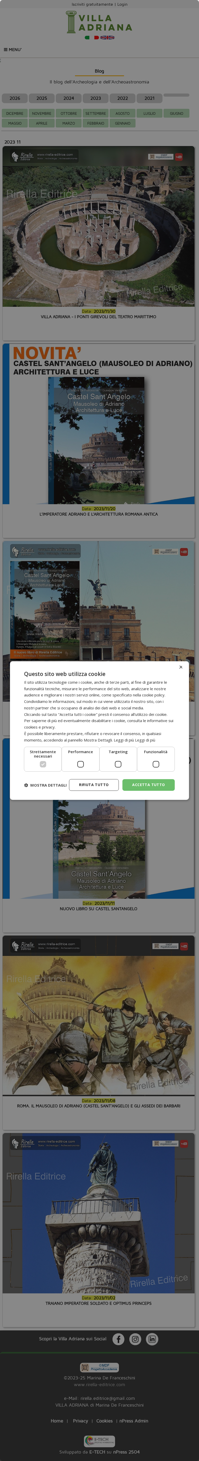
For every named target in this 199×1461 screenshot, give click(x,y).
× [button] (181, 667)
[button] (45, 785)
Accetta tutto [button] (148, 784)
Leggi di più (145, 740)
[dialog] (99, 730)
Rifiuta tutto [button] (94, 784)
